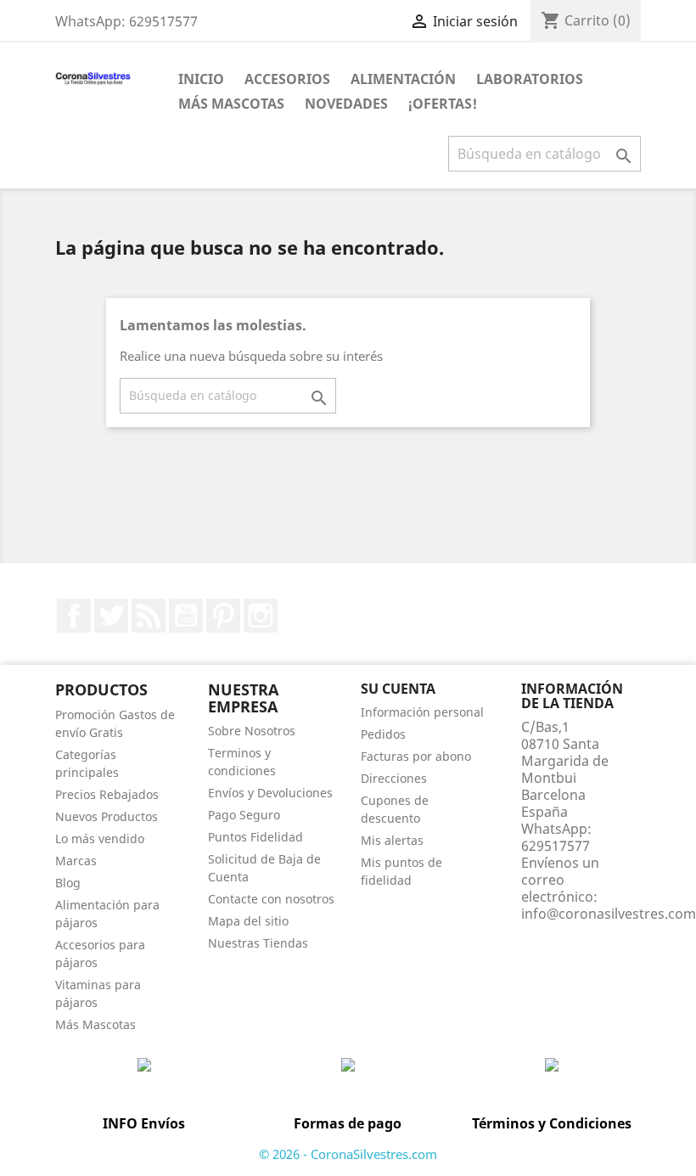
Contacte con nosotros (271, 899)
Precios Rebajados (107, 794)
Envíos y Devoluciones (270, 793)
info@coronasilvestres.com (608, 913)
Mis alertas (392, 840)
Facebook (74, 616)
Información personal (422, 712)
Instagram (261, 616)
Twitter (111, 616)
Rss (149, 616)
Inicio (201, 79)
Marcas (76, 860)
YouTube (186, 616)
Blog (68, 883)
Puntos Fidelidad (255, 837)
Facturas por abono (416, 756)
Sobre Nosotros (251, 731)
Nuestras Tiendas (258, 943)
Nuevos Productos (106, 816)
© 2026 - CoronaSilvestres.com (348, 1153)
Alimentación (403, 79)
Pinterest (223, 616)
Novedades (346, 103)
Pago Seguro (244, 815)
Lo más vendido (99, 838)
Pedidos (383, 734)
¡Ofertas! (442, 103)
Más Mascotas (231, 103)
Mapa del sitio (248, 921)
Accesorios (287, 79)
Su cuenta (398, 688)
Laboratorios (529, 79)
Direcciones (394, 778)
